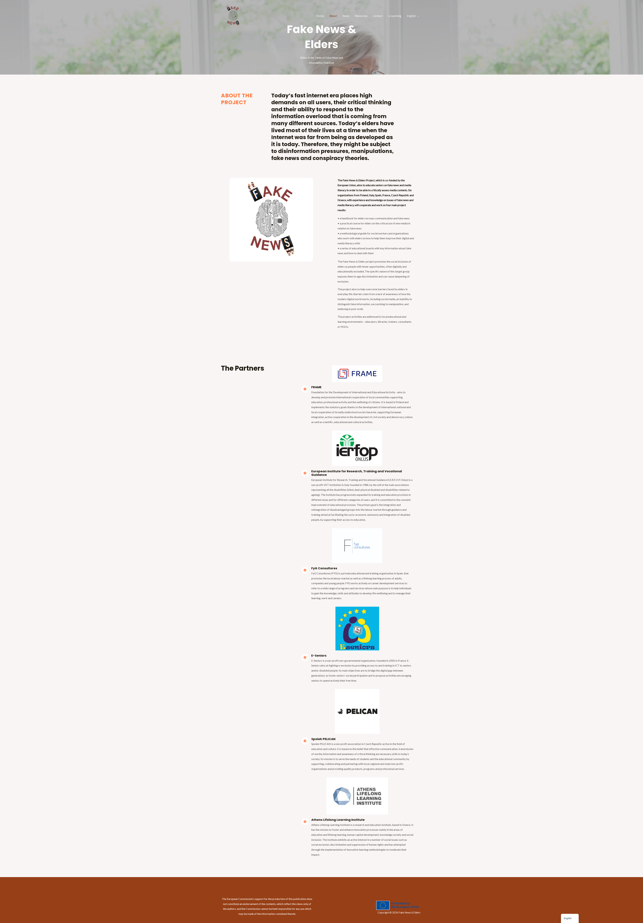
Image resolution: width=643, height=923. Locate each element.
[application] (417, 16)
